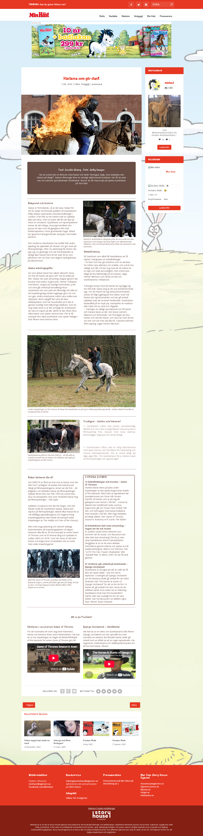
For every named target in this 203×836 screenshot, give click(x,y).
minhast (164, 97)
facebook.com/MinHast (41, 786)
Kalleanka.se (147, 795)
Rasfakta (113, 16)
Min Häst (151, 16)
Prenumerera (166, 16)
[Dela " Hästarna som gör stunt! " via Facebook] (62, 691)
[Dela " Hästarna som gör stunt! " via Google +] (68, 691)
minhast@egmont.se (40, 783)
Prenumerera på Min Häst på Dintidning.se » (118, 782)
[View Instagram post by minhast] (178, 124)
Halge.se (145, 792)
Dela (166, 199)
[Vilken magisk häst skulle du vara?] (37, 728)
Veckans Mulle (89, 740)
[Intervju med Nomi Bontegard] (67, 728)
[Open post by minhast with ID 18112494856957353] (164, 111)
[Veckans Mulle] (96, 728)
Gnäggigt (138, 16)
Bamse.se (145, 789)
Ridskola (126, 16)
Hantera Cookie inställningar (101, 808)
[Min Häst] (155, 167)
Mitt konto (75, 786)
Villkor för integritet (76, 798)
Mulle (102, 16)
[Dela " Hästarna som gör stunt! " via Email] (74, 691)
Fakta (77, 84)
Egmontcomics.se (150, 786)
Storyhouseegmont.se (152, 783)
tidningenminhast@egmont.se (82, 781)
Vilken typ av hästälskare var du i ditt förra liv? (65, 4)
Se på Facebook (155, 199)
